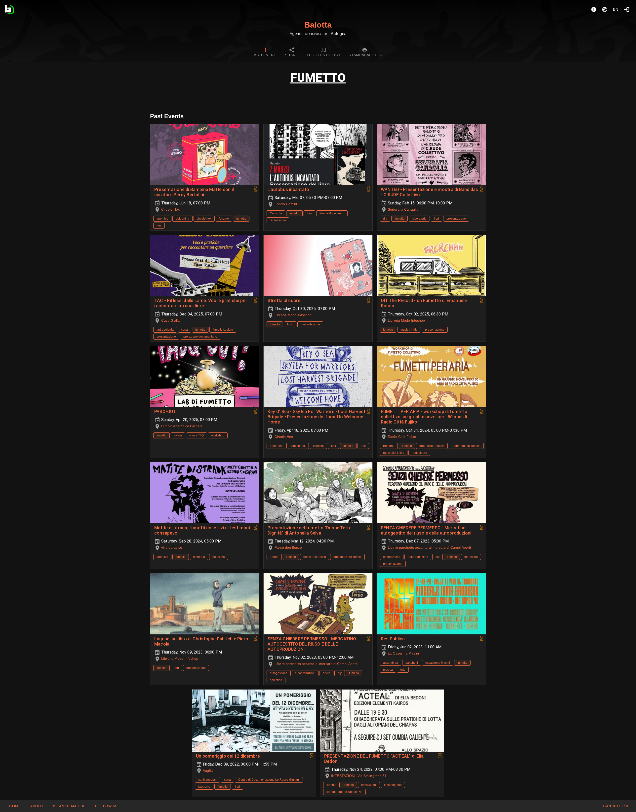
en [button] (616, 9)
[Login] (626, 9)
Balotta (318, 24)
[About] (593, 9)
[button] (69, 806)
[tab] (265, 53)
